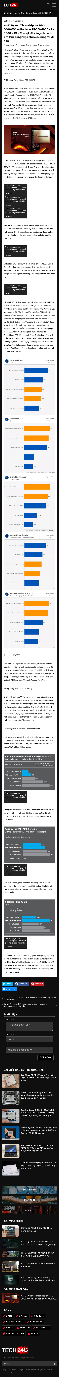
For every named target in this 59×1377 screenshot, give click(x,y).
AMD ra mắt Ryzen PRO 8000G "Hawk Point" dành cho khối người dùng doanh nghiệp (39, 1279)
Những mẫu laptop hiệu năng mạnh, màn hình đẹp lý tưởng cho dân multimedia (24, 1005)
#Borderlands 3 (14, 1322)
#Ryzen (23, 1316)
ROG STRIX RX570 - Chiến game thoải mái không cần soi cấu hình (31, 999)
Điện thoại (29, 1189)
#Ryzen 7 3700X (15, 1334)
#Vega (34, 1334)
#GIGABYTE (36, 1322)
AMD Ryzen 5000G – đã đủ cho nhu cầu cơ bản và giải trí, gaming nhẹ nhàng (38, 1243)
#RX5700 (25, 1328)
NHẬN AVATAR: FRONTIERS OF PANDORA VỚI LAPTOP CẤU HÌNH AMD (37, 1255)
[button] (48, 5)
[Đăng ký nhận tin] (54, 1363)
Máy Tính (29, 1200)
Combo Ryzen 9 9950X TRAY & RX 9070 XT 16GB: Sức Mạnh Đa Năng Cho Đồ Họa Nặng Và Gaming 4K (38, 1113)
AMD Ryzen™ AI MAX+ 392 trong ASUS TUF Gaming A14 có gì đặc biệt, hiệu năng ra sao (37, 1148)
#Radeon (39, 1316)
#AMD (9, 1316)
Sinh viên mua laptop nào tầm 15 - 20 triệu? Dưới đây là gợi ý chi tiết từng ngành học (39, 1165)
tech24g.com (13, 1357)
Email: (8, 1045)
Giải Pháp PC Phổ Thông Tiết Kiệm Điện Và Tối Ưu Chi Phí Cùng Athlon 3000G (38, 1077)
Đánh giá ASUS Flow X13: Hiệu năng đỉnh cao (36, 1229)
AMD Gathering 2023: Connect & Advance (38, 1265)
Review (29, 1210)
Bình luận (10, 1020)
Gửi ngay (45, 1057)
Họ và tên (10, 1034)
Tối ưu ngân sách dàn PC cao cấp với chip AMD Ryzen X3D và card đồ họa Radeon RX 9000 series (39, 1130)
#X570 (9, 1328)
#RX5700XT (42, 1328)
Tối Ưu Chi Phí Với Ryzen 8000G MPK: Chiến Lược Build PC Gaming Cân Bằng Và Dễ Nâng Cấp (35, 13)
